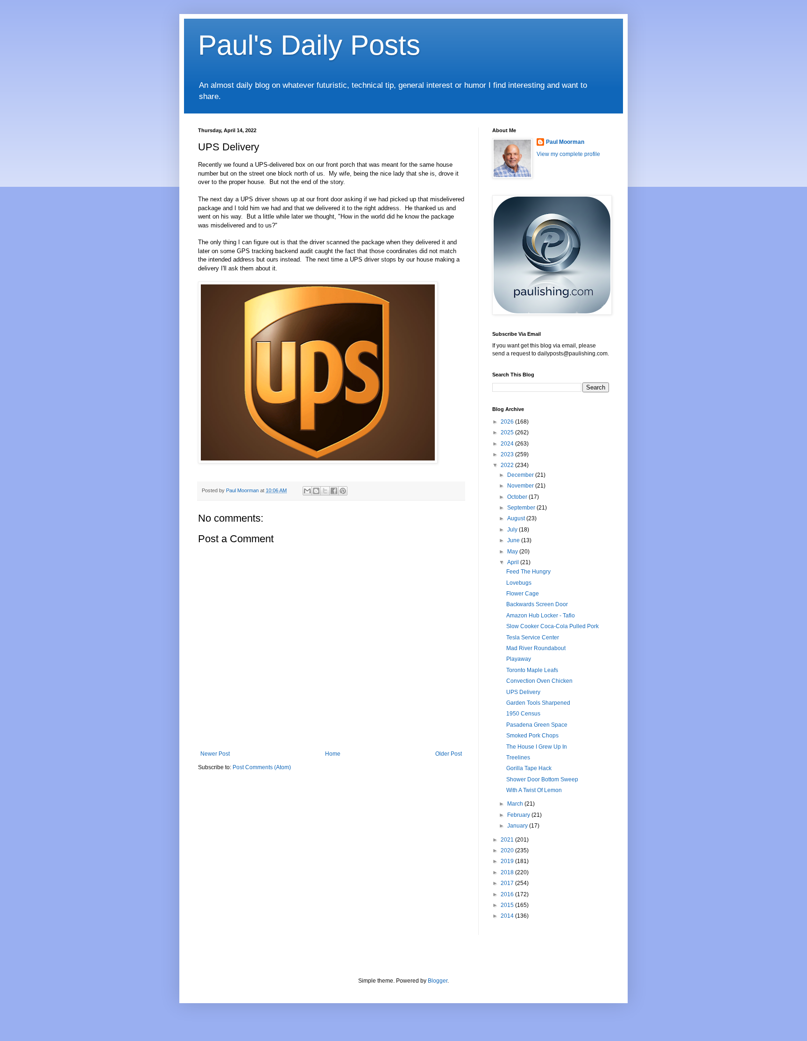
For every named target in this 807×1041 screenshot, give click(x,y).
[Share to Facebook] (334, 491)
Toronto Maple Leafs (532, 670)
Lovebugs (518, 583)
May (513, 551)
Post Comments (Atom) (262, 767)
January (518, 825)
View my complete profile (568, 154)
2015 (508, 905)
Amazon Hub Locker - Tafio (540, 615)
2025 (508, 432)
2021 (508, 839)
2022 (508, 465)
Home (332, 754)
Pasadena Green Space (536, 725)
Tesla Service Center (532, 637)
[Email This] (307, 491)
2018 (508, 872)
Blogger (437, 980)
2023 (508, 454)
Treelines (518, 757)
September (522, 507)
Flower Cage (522, 593)
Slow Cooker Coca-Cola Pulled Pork (552, 626)
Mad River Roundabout (536, 648)
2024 (508, 443)
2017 (508, 883)
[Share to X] (325, 491)
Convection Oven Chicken (539, 681)
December (521, 475)
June (514, 540)
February (519, 815)
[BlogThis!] (316, 491)
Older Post (448, 754)
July (513, 529)
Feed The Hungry (528, 571)
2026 (508, 421)
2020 (508, 850)
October (518, 497)
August (516, 518)
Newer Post (215, 754)
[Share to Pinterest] (342, 491)
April (513, 562)
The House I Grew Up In (536, 747)
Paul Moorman (565, 142)
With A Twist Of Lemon (534, 790)
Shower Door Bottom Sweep (542, 779)
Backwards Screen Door (537, 604)
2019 (508, 861)
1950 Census (523, 713)
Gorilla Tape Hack (529, 768)
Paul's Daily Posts (309, 45)
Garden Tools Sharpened (538, 703)
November (521, 485)
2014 (508, 916)
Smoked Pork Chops (532, 735)
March (515, 803)
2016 (508, 894)
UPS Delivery (523, 692)
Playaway (518, 659)
